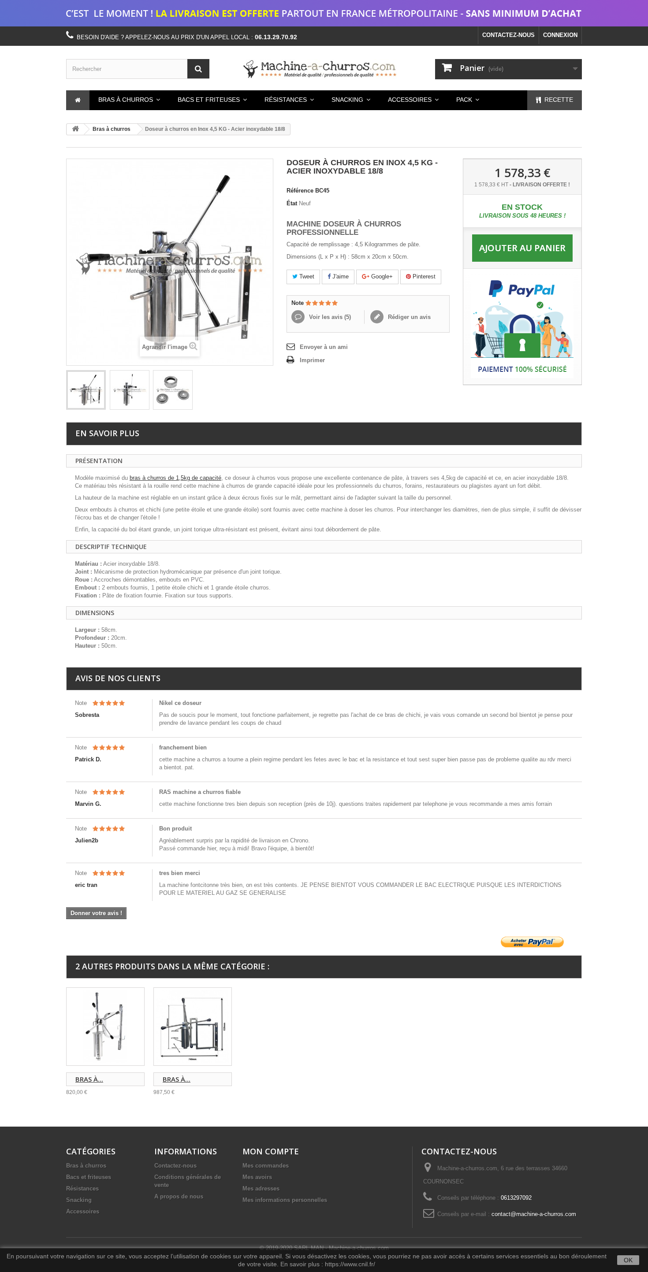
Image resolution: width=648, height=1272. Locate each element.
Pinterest (423, 276)
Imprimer (312, 360)
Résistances (82, 1188)
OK (628, 1260)
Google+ (381, 276)
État (292, 203)
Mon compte (270, 1151)
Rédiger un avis (408, 317)
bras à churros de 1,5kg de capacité (175, 478)
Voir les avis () (329, 317)
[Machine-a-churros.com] (324, 69)
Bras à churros (111, 129)
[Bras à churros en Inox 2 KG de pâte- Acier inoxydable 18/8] (192, 1026)
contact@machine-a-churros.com (534, 1214)
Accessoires (82, 1211)
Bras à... (89, 1079)
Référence (300, 190)
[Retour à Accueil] (75, 129)
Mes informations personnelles (284, 1200)
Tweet (306, 276)
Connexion (560, 35)
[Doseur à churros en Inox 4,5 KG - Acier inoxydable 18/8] (86, 390)
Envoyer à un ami (324, 347)
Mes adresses (260, 1188)
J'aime (340, 276)
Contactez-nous (508, 35)
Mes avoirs (257, 1177)
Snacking (79, 1200)
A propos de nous (178, 1196)
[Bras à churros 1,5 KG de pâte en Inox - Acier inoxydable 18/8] (105, 1026)
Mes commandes (265, 1165)
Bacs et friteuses (88, 1177)
